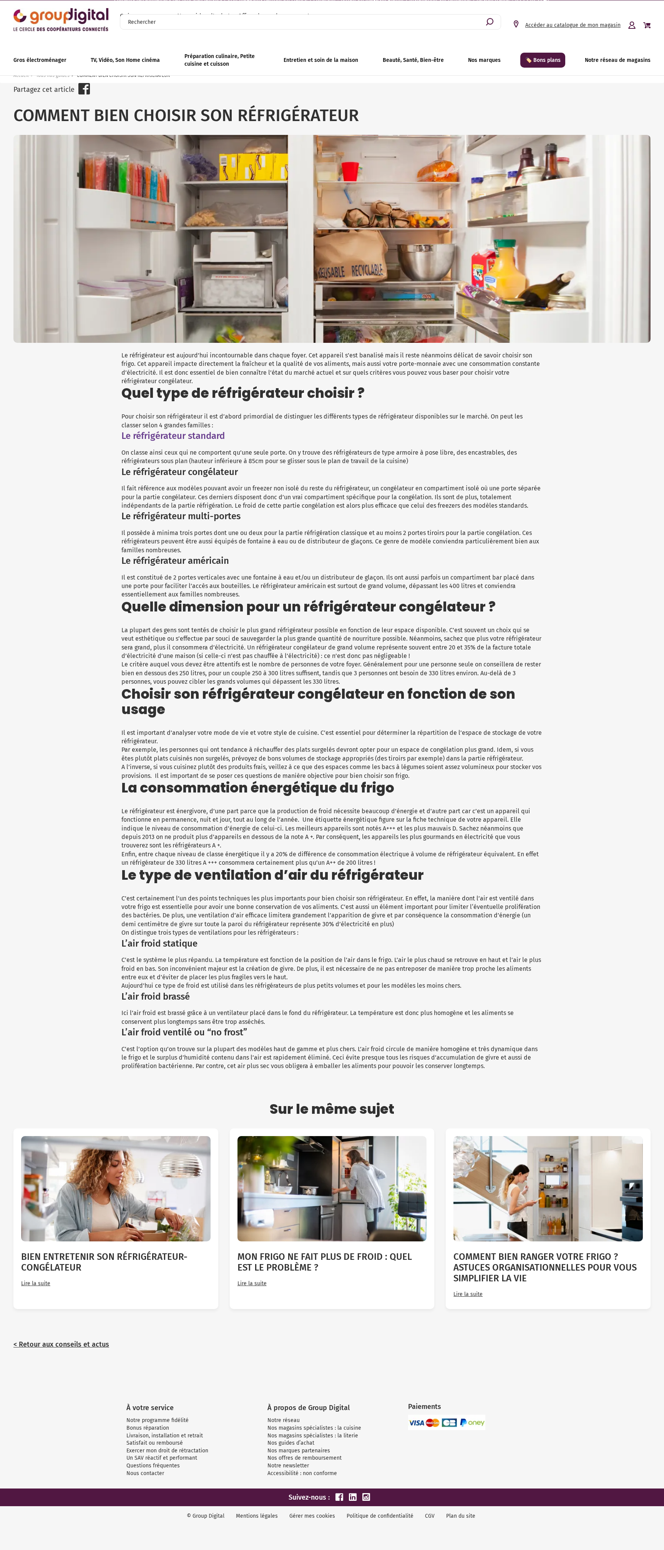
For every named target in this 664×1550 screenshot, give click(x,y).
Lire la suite (35, 1284)
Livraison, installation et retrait (164, 1435)
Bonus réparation (147, 1428)
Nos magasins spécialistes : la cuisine (314, 1428)
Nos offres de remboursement (304, 1458)
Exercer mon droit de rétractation (167, 1450)
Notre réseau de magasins (618, 60)
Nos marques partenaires (298, 1450)
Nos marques (484, 60)
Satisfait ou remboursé (154, 1443)
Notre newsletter (288, 1465)
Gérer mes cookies (312, 1516)
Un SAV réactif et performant (161, 1458)
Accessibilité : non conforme (302, 1473)
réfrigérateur (185, 416)
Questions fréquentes (153, 1465)
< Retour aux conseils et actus (61, 1344)
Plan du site (460, 1516)
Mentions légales (257, 1516)
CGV (430, 1516)
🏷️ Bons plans (543, 60)
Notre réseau (283, 1420)
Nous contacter (145, 1473)
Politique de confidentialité (380, 1516)
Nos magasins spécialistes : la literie (312, 1435)
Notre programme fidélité (157, 1420)
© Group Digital (205, 1516)
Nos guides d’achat (290, 1443)
